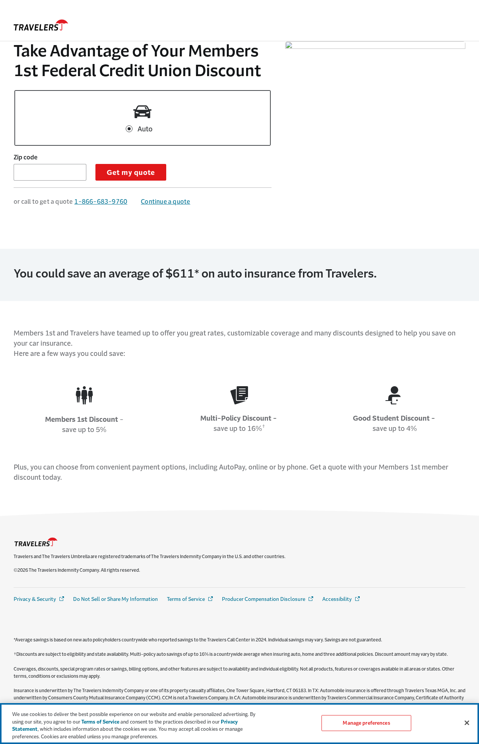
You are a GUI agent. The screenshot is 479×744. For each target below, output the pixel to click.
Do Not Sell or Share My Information (115, 599)
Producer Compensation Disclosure (268, 599)
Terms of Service (190, 599)
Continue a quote (165, 201)
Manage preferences (366, 723)
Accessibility (341, 599)
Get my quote (131, 172)
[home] (41, 25)
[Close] (467, 722)
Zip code (25, 157)
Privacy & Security (39, 599)
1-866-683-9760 (100, 201)
